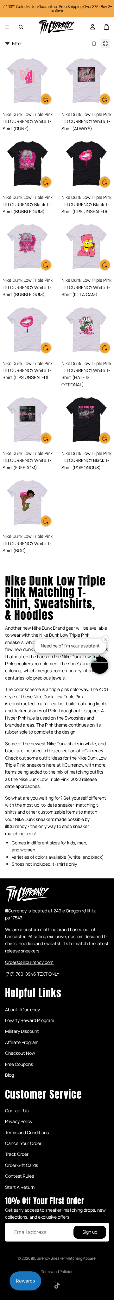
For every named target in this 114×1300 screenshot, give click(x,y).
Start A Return (20, 1187)
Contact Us (16, 1110)
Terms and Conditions (27, 1132)
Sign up (89, 1232)
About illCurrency (22, 1009)
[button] (100, 665)
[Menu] (7, 27)
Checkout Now (20, 1053)
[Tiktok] (57, 1286)
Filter (17, 43)
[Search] (21, 27)
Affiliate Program (22, 1042)
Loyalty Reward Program (29, 1020)
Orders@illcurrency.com (29, 962)
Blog (9, 1075)
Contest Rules (19, 1176)
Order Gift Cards (21, 1165)
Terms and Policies (57, 1271)
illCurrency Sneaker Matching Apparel (64, 1258)
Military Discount (22, 1031)
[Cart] (106, 27)
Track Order (16, 1154)
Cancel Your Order (23, 1143)
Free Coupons (19, 1064)
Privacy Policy (18, 1121)
